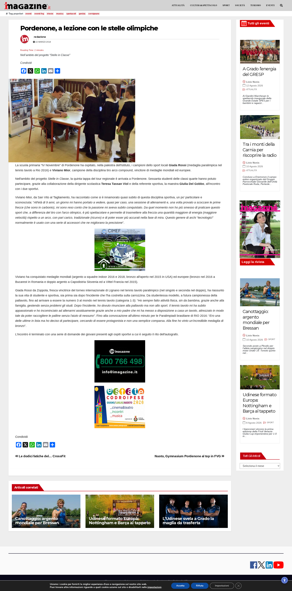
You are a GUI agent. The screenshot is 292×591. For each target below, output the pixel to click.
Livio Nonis (252, 82)
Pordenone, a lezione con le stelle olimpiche (89, 28)
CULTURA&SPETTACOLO (203, 5)
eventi (28, 14)
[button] (281, 5)
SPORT (226, 5)
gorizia (82, 14)
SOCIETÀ (240, 5)
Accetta (180, 585)
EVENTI (270, 5)
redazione (40, 36)
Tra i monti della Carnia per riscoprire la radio (259, 150)
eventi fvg (39, 14)
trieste (50, 14)
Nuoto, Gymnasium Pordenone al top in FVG (188, 456)
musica (59, 14)
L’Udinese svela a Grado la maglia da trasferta (188, 520)
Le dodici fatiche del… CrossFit (41, 456)
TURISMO (255, 5)
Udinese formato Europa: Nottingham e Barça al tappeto (119, 520)
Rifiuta (199, 585)
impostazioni (154, 587)
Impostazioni (222, 585)
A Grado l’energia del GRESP (259, 71)
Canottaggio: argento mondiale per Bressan (37, 520)
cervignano (93, 14)
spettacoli (71, 14)
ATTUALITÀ (178, 5)
